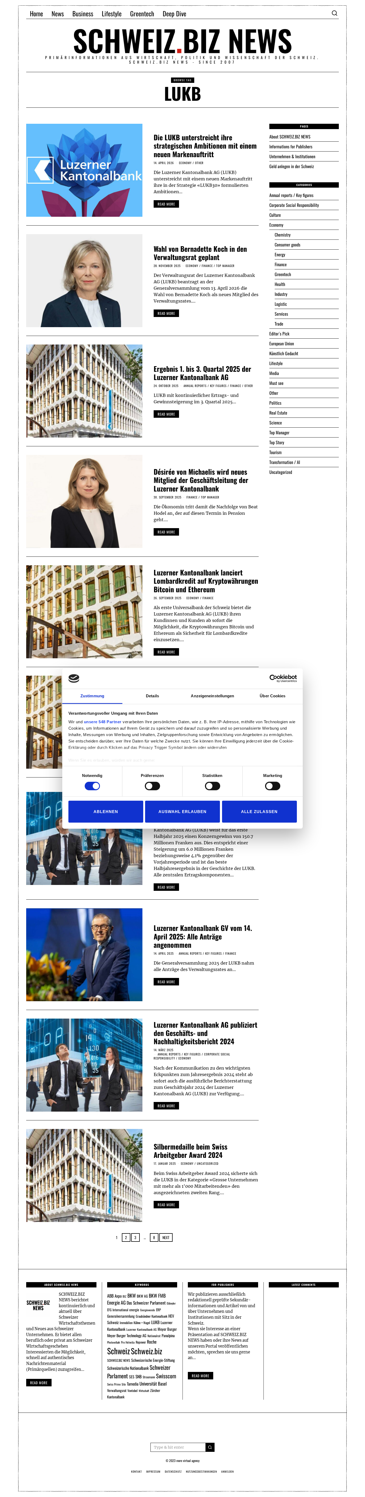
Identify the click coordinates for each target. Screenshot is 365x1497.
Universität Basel (153, 1383)
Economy (185, 163)
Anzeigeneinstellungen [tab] (212, 696)
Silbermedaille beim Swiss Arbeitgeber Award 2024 (190, 1150)
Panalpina (168, 1335)
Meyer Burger (167, 1329)
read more (166, 204)
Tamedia (132, 1384)
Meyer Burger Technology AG (126, 1335)
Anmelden (227, 1471)
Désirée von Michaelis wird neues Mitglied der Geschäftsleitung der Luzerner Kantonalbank (201, 479)
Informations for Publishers (290, 146)
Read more (39, 1382)
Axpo (118, 1296)
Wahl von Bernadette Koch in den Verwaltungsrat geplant (200, 252)
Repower (141, 1342)
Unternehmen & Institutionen (292, 156)
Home (36, 13)
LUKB (155, 1322)
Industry (281, 294)
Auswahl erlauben (182, 811)
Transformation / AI (284, 462)
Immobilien (126, 1322)
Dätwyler (171, 1303)
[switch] (152, 786)
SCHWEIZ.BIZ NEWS (118, 1360)
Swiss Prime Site (116, 1384)
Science (275, 422)
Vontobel (132, 1390)
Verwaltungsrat (116, 1390)
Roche (152, 1342)
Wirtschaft (144, 1390)
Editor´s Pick (279, 333)
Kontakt (136, 1471)
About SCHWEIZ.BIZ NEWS (289, 136)
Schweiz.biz (146, 1350)
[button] (210, 1447)
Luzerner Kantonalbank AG (141, 1329)
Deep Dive (174, 13)
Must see (276, 383)
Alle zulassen (259, 811)
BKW (131, 1295)
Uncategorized (208, 1163)
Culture (275, 215)
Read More (200, 1375)
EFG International (117, 1309)
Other (199, 163)
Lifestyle (112, 13)
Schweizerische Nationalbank (128, 1368)
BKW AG (142, 1296)
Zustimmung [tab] (92, 696)
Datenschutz (173, 1471)
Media (274, 373)
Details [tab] (152, 696)
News (58, 13)
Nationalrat (154, 1335)
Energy (280, 254)
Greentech (142, 13)
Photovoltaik (113, 1342)
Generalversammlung (121, 1316)
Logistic (281, 304)
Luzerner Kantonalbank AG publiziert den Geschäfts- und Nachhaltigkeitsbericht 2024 (205, 1032)
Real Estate (278, 412)
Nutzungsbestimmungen (201, 1471)
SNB (138, 1376)
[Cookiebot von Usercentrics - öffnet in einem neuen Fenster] (273, 679)
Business (82, 13)
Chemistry (282, 234)
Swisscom (166, 1376)
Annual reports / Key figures (205, 386)
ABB (110, 1296)
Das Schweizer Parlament (146, 1302)
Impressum (153, 1471)
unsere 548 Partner (103, 722)
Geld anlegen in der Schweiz (291, 166)
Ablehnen (106, 811)
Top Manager (225, 266)
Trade (279, 323)
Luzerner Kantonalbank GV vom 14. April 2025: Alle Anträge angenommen (203, 936)
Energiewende (147, 1310)
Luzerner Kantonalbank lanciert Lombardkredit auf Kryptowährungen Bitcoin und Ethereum (206, 580)
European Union (281, 343)
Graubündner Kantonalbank (151, 1316)
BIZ (124, 1296)
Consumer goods (287, 244)
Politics (275, 403)
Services (281, 314)
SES (131, 1376)
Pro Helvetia (128, 1342)
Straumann (149, 1377)
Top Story (276, 442)
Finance (207, 266)
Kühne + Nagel (142, 1322)
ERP (158, 1309)
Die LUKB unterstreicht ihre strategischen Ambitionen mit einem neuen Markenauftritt (205, 145)
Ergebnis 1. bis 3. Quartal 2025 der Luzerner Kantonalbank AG (202, 372)
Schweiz (118, 1350)
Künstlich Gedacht (283, 353)
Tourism (275, 452)
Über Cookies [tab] (272, 696)
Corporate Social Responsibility (294, 205)
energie (134, 1309)
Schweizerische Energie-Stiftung (153, 1360)
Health (280, 284)
